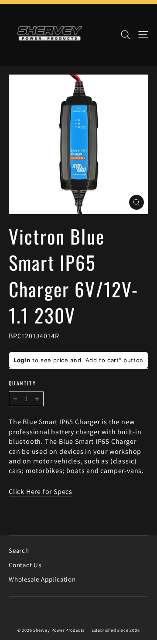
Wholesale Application (42, 579)
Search (19, 550)
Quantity (22, 383)
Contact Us (25, 565)
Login (22, 360)
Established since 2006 (116, 630)
